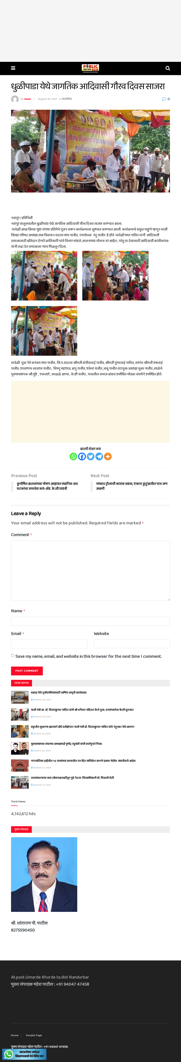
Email (18, 633)
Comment (21, 534)
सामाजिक (67, 99)
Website (101, 633)
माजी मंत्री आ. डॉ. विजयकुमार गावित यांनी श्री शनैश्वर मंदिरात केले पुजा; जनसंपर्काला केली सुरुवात (82, 710)
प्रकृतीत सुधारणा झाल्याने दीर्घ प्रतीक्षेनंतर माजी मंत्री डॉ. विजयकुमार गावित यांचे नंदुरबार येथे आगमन (82, 727)
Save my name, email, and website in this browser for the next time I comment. (88, 656)
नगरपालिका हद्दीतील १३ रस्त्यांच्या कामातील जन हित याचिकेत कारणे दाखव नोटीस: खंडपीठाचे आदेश (83, 761)
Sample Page (34, 1035)
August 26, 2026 (42, 699)
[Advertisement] (90, 31)
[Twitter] (90, 456)
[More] (108, 456)
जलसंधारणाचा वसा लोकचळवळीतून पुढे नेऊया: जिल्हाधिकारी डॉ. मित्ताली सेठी (72, 778)
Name (18, 610)
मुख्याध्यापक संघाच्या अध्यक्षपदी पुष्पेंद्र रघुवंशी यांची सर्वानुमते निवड (66, 744)
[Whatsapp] (73, 456)
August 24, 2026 (42, 750)
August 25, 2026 (42, 733)
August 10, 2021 (47, 99)
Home (15, 1035)
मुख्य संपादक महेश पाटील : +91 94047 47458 (39, 1046)
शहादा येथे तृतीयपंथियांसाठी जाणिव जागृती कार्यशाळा (59, 692)
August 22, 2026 (42, 767)
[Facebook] (82, 456)
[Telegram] (99, 456)
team (27, 99)
